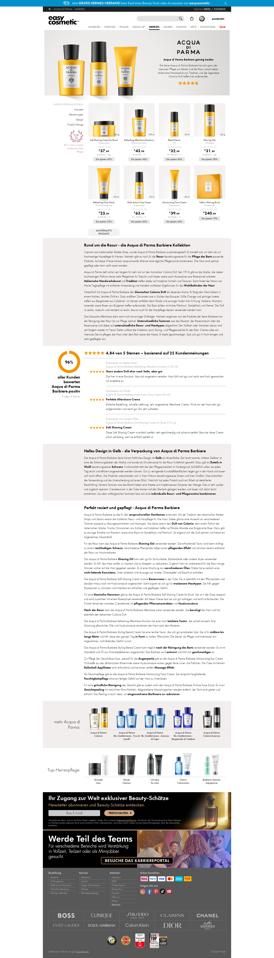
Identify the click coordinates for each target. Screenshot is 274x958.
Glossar (84, 889)
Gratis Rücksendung (60, 889)
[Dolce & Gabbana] (101, 925)
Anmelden (218, 19)
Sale (222, 27)
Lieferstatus (86, 877)
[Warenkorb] (191, 18)
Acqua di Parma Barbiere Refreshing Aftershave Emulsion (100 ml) (142, 366)
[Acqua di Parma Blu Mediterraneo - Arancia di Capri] (155, 718)
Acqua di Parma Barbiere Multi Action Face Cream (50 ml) (138, 394)
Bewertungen (76, 114)
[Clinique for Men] (155, 765)
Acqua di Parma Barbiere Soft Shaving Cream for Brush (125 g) (141, 422)
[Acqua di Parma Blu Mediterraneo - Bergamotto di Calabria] (183, 718)
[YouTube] (169, 891)
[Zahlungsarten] (183, 878)
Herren (154, 27)
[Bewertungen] (188, 83)
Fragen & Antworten (90, 885)
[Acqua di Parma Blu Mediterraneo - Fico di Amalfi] (127, 718)
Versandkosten (82, 951)
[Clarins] (172, 915)
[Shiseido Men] (98, 765)
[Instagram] (143, 891)
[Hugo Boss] (66, 915)
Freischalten (118, 813)
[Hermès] (208, 925)
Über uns (116, 896)
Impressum (116, 877)
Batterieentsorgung (89, 893)
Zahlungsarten (57, 881)
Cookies (115, 893)
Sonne (181, 27)
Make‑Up (139, 27)
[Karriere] (137, 849)
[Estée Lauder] (66, 925)
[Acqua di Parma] (188, 48)
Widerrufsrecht (118, 885)
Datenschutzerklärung (126, 820)
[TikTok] (162, 891)
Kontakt (84, 881)
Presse (114, 900)
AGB (114, 881)
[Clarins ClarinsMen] (183, 765)
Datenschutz (117, 889)
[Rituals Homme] (127, 765)
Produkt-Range (75, 124)
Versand (54, 877)
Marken (94, 27)
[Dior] (172, 925)
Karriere (116, 904)
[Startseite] (49, 9)
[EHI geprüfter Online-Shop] (125, 940)
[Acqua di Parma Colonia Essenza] (212, 718)
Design (79, 119)
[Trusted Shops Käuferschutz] (202, 18)
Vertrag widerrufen (59, 893)
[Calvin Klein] (137, 925)
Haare (168, 27)
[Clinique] (101, 915)
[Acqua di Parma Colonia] (98, 718)
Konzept (78, 109)
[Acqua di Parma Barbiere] (97, 62)
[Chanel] (208, 915)
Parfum (110, 27)
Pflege (124, 27)
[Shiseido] (137, 915)
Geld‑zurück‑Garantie (61, 885)
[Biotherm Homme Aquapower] (212, 765)
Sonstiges (207, 27)
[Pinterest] (156, 891)
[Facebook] (149, 891)
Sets (193, 27)
